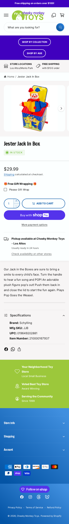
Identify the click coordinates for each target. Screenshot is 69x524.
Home (10, 76)
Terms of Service (34, 507)
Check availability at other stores (32, 253)
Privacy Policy (15, 507)
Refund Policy (54, 507)
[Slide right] (61, 108)
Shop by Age (34, 53)
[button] (6, 15)
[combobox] (34, 27)
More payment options (35, 224)
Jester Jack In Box (28, 76)
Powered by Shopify (51, 516)
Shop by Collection (34, 41)
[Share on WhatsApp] (13, 349)
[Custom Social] (47, 497)
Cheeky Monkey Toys (28, 516)
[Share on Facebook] (6, 349)
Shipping (9, 174)
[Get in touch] (53, 15)
